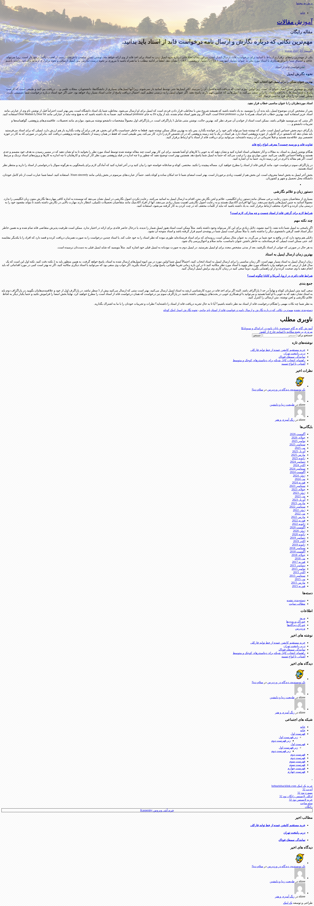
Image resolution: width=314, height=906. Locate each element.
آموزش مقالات (295, 22)
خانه (302, 12)
